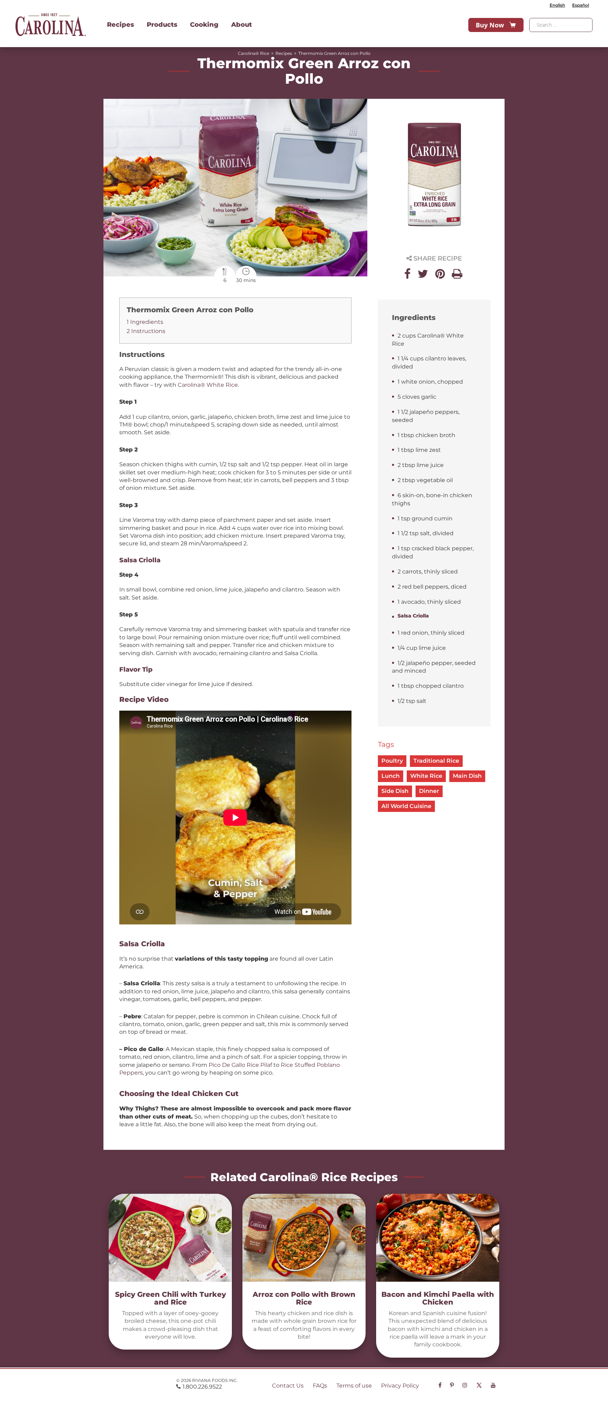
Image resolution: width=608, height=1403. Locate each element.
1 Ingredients (145, 322)
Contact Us (288, 1385)
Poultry (392, 760)
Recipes (120, 24)
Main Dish (467, 776)
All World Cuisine (406, 806)
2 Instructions (146, 331)
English (557, 5)
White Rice (426, 776)
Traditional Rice (436, 760)
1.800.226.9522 (202, 1386)
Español (580, 5)
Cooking (204, 24)
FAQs (320, 1385)
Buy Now (490, 25)
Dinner (429, 791)
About (241, 24)
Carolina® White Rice (208, 385)
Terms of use (354, 1385)
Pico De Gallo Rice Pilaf (240, 1065)
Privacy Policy (400, 1385)
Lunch (390, 776)
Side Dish (394, 791)
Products (162, 24)
